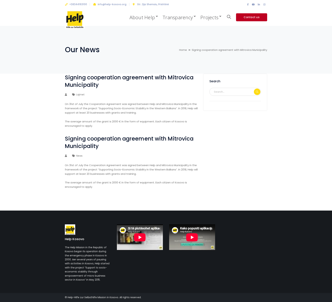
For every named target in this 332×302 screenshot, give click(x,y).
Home (183, 50)
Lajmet (80, 94)
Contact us (252, 17)
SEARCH (257, 92)
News (79, 155)
